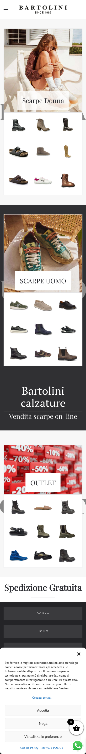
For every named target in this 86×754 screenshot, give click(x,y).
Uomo (43, 631)
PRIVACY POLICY (52, 747)
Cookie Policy (29, 747)
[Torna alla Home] (43, 9)
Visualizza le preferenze (43, 737)
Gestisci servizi (42, 697)
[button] (78, 653)
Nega (43, 723)
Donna (43, 613)
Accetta (43, 710)
